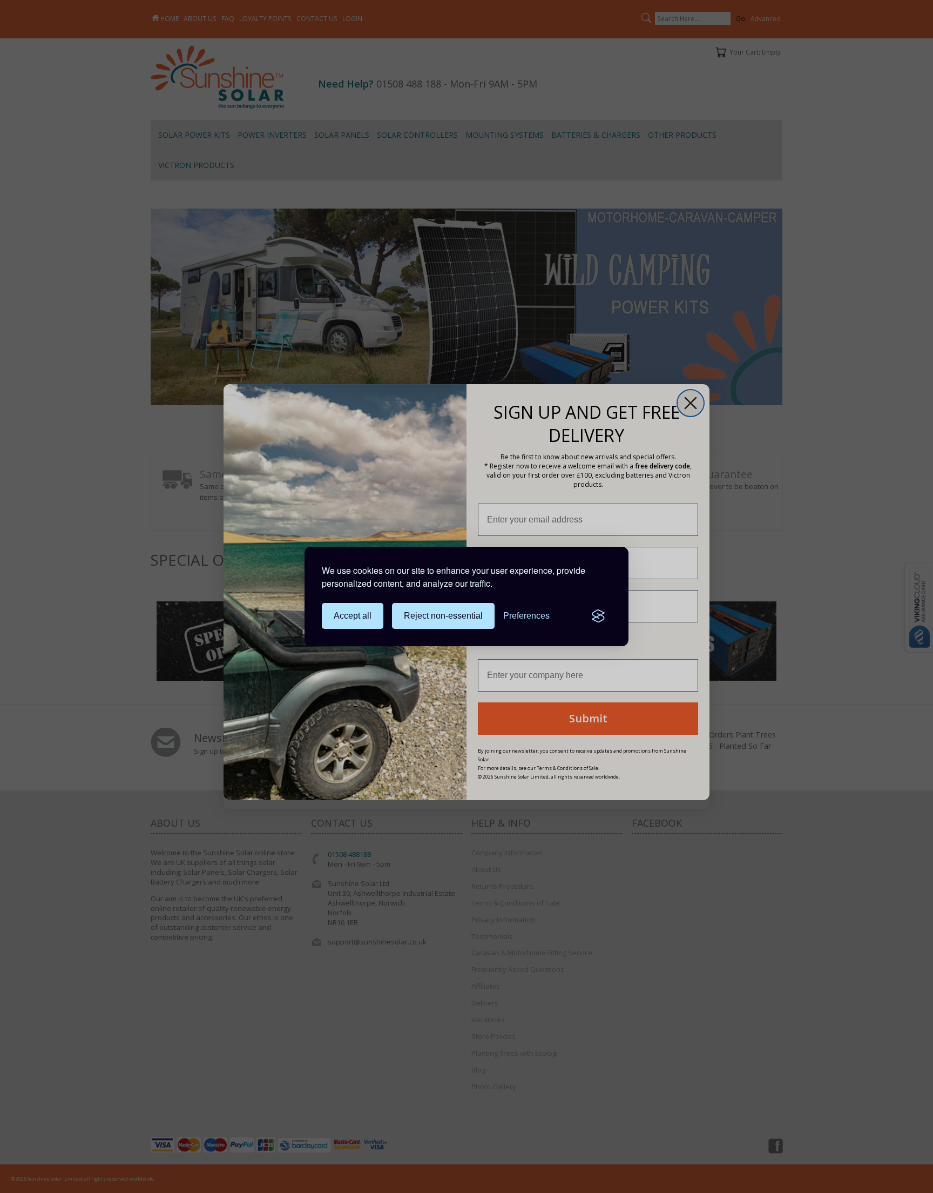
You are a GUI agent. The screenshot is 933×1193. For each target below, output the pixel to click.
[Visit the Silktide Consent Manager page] (598, 616)
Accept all (352, 615)
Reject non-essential (443, 615)
